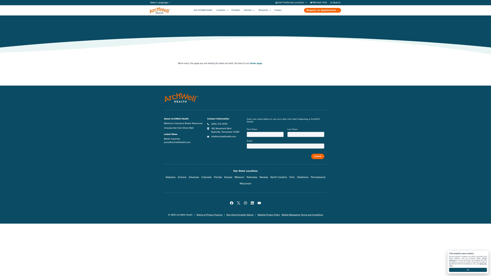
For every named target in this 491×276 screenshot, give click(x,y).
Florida (218, 177)
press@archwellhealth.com (177, 142)
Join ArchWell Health (203, 10)
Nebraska (252, 177)
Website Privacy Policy (269, 215)
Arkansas (194, 177)
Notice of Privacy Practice (209, 215)
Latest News (170, 134)
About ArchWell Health (176, 118)
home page (256, 63)
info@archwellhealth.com (223, 136)
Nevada (264, 177)
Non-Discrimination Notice (239, 215)
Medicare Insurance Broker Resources (183, 123)
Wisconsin (245, 183)
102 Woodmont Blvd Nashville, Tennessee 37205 (225, 130)
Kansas (228, 177)
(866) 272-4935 (219, 124)
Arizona (182, 177)
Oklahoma (302, 177)
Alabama (171, 177)
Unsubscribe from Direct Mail (179, 128)
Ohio (292, 177)
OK (468, 270)
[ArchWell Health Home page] (160, 10)
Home (240, 22)
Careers (277, 10)
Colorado (206, 177)
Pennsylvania (318, 177)
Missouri (239, 177)
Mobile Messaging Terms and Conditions (302, 215)
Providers (235, 10)
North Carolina (278, 177)
